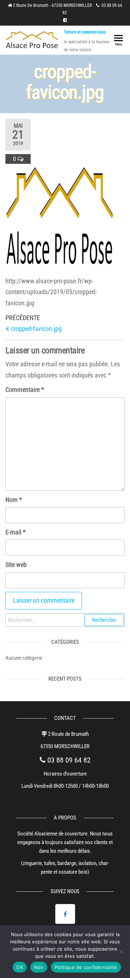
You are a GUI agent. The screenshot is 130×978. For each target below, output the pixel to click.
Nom (13, 499)
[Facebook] (65, 914)
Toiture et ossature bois (84, 32)
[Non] (121, 951)
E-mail (15, 532)
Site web (16, 564)
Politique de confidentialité (86, 967)
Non (39, 967)
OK (19, 967)
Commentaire (24, 389)
